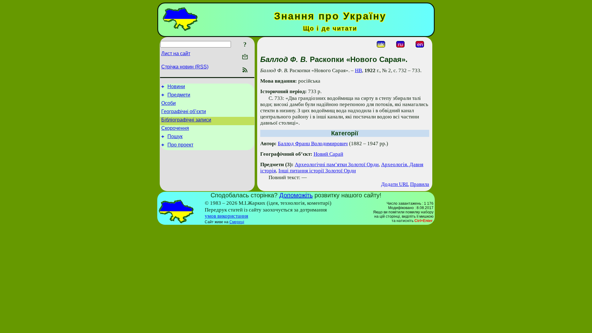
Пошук (175, 136)
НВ (358, 70)
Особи (168, 103)
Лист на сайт (175, 53)
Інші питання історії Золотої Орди (317, 171)
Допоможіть (296, 195)
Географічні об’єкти (183, 111)
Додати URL (395, 184)
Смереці (236, 222)
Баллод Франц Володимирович (313, 143)
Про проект (180, 144)
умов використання (226, 216)
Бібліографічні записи (186, 119)
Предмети (178, 94)
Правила (419, 184)
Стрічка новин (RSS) (184, 66)
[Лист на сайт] (245, 57)
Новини (176, 86)
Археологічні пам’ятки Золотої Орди (337, 164)
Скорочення (175, 128)
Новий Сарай (328, 154)
